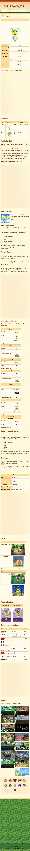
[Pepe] (15, 785)
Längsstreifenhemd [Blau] (21, 124)
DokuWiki (9, 848)
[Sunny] (24, 785)
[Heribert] (19, 780)
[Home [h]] (15, 6)
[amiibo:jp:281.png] (6, 614)
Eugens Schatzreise (12, 269)
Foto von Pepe (16, 411)
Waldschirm (18, 134)
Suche (14, 10)
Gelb (17, 216)
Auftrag (2, 248)
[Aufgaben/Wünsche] (16, 380)
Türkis (12, 216)
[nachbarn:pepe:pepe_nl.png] (9, 134)
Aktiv (20, 218)
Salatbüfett (9, 241)
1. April (18, 474)
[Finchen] (10, 780)
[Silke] (19, 785)
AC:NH (19, 61)
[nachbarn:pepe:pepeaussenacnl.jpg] (18, 590)
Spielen (12, 219)
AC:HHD (19, 64)
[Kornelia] (5, 785)
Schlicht (15, 218)
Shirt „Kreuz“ (18, 132)
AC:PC (19, 63)
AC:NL (19, 66)
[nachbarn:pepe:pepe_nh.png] (9, 127)
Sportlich (19, 47)
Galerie (10, 703)
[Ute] (15, 790)
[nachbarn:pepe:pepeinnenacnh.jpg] (18, 549)
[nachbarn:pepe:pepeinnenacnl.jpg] (18, 578)
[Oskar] (10, 785)
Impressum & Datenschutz (17, 848)
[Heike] (15, 780)
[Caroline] (5, 780)
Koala (19, 45)
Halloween (4, 471)
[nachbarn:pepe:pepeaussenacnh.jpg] (18, 561)
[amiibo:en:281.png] (18, 614)
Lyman (14, 631)
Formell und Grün (12, 463)
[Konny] (24, 780)
